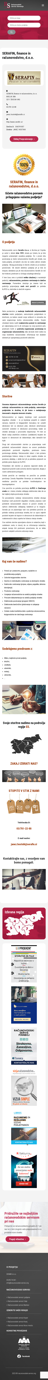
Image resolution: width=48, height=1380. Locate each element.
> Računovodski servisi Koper (17, 1318)
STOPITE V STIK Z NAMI (24, 791)
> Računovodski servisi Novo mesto (19, 1325)
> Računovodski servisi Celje (16, 1301)
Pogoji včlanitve (16, 1239)
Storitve (7, 396)
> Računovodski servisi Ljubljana (18, 1297)
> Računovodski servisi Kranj (16, 1321)
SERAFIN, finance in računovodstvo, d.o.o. (24, 184)
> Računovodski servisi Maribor (17, 1305)
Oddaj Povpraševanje (23, 139)
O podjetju (8, 242)
